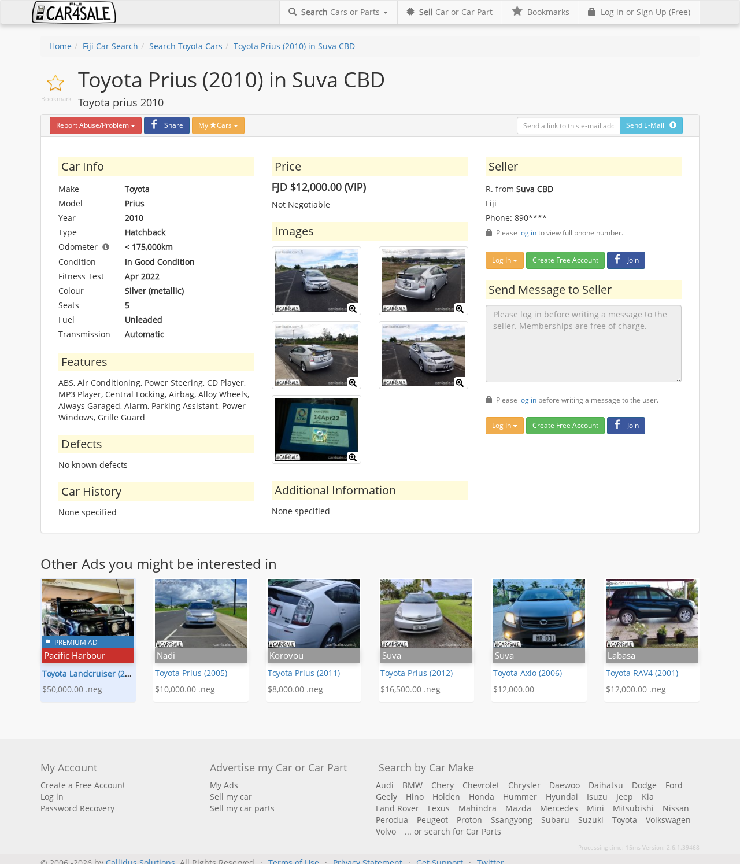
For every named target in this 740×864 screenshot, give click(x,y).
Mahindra (477, 808)
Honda (481, 796)
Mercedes (559, 808)
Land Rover (397, 808)
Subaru (555, 819)
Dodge (644, 785)
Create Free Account (565, 260)
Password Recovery (77, 808)
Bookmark (56, 98)
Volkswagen (668, 819)
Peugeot (432, 819)
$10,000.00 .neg (185, 689)
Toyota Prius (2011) (304, 672)
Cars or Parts (341, 11)
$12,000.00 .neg (636, 689)
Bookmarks (546, 11)
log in (527, 232)
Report (92, 125)
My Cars (216, 125)
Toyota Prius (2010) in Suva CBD (294, 45)
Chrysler (524, 785)
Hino (415, 796)
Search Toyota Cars (186, 45)
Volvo (386, 831)
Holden (446, 796)
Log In (502, 260)
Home (60, 45)
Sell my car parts (242, 808)
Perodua (392, 819)
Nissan (676, 808)
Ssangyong (511, 819)
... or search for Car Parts (453, 831)
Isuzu (597, 796)
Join (633, 260)
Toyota (624, 819)
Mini (595, 808)
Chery (442, 785)
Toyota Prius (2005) (191, 672)
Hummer (520, 796)
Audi (385, 785)
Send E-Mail (647, 125)
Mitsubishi (633, 808)
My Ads (224, 785)
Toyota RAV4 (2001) (642, 672)
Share (173, 125)
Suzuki (591, 819)
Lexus (439, 808)
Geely (386, 796)
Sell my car (231, 796)
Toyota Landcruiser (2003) (91, 673)
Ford (674, 785)
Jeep (624, 796)
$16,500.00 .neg (410, 689)
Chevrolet (481, 785)
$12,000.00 (513, 689)
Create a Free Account (82, 785)
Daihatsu (606, 785)
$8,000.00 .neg (295, 689)
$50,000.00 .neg (72, 689)
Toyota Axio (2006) (527, 672)
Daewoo (564, 785)
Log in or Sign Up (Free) (643, 11)
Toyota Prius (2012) (416, 672)
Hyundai (562, 796)
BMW (412, 785)
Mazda (518, 808)
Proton (469, 819)
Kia (648, 796)
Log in (52, 796)
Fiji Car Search (110, 45)
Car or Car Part (456, 11)
